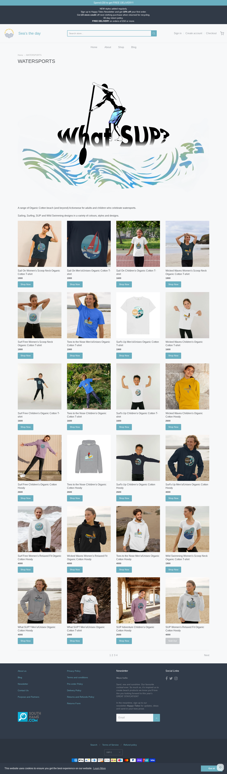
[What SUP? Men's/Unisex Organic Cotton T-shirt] (89, 600)
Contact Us (23, 690)
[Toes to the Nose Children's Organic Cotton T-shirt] (89, 386)
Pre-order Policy (75, 684)
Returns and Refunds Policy (80, 697)
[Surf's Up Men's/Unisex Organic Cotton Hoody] (187, 458)
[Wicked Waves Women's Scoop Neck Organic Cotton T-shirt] (187, 244)
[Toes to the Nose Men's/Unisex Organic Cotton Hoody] (138, 529)
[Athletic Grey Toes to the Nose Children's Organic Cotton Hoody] (89, 458)
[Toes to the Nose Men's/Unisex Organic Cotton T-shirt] (89, 315)
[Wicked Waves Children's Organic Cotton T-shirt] (187, 315)
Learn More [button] (99, 768)
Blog (133, 47)
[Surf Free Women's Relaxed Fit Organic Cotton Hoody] (39, 529)
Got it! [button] (211, 768)
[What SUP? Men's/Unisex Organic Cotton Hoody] (39, 600)
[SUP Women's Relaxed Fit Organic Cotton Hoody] (187, 600)
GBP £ (109, 752)
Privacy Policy (73, 671)
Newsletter (23, 684)
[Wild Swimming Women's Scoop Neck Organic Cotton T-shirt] (187, 529)
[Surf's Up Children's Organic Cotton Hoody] (138, 458)
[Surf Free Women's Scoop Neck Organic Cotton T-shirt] (39, 315)
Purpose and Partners (29, 697)
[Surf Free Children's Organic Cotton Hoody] (39, 458)
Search (93, 745)
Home (94, 47)
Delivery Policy (74, 690)
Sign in (178, 33)
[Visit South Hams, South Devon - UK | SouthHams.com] (29, 730)
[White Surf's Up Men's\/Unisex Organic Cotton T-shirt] (138, 315)
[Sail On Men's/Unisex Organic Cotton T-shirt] (89, 244)
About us (22, 671)
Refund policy (130, 745)
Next (206, 655)
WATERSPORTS (34, 55)
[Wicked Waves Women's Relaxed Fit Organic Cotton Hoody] (89, 529)
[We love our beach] (9, 33)
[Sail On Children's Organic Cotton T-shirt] (138, 244)
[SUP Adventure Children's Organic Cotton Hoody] (138, 600)
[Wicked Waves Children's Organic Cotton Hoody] (187, 386)
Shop (121, 47)
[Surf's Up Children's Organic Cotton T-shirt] (138, 386)
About (108, 47)
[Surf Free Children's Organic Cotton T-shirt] (39, 386)
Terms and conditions (77, 677)
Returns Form (74, 703)
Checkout (211, 33)
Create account (193, 33)
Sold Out (172, 641)
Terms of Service (110, 745)
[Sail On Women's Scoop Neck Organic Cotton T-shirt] (39, 244)
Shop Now (26, 284)
